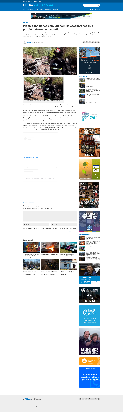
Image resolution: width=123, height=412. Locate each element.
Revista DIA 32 (74, 402)
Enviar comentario (72, 231)
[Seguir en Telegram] (95, 399)
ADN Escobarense (54, 402)
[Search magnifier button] (98, 5)
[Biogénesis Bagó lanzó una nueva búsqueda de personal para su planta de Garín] (82, 80)
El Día (38, 5)
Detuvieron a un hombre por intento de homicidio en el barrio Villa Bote (92, 85)
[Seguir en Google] (98, 399)
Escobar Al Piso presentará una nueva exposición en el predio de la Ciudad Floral (68, 256)
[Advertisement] (50, 190)
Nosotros (25, 1)
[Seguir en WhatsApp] (92, 399)
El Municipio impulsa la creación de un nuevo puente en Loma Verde (93, 90)
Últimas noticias (30, 9)
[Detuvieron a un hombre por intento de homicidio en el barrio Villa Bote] (82, 85)
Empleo (36, 9)
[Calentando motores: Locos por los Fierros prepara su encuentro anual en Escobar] (82, 96)
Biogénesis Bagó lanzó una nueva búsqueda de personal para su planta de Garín (93, 79)
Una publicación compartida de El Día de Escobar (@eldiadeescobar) (40, 178)
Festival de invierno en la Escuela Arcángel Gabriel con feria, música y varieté (31, 273)
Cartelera (41, 9)
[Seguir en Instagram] (86, 399)
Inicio (24, 9)
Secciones (55, 9)
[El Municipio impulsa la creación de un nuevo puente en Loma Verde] (82, 91)
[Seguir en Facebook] (83, 399)
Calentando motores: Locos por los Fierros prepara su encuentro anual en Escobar (92, 96)
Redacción (30, 42)
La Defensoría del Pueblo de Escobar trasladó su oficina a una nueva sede (68, 273)
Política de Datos (46, 402)
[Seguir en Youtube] (89, 399)
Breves (25, 22)
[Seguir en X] (80, 399)
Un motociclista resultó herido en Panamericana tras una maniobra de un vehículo (49, 273)
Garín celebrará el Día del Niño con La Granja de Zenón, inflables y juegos (31, 256)
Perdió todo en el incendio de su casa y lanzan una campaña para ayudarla (50, 256)
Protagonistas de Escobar (64, 402)
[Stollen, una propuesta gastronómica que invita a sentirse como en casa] (82, 101)
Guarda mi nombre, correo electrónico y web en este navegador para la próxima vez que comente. (49, 228)
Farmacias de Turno (37, 1)
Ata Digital (58, 406)
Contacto (30, 1)
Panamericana (48, 9)
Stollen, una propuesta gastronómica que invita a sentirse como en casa (92, 101)
